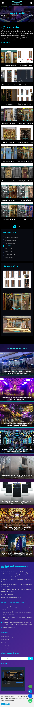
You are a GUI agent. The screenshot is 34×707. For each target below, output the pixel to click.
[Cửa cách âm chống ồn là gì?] (25, 113)
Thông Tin (4, 643)
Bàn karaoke (9, 249)
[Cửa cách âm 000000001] (9, 94)
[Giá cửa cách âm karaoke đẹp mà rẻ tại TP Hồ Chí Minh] (9, 132)
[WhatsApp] (30, 701)
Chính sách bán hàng (7, 636)
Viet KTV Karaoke (10, 254)
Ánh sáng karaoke (10, 240)
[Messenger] (30, 696)
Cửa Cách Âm (9, 246)
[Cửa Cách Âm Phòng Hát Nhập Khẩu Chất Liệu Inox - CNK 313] (9, 190)
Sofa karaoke (9, 257)
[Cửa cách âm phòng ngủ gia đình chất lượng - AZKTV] (25, 55)
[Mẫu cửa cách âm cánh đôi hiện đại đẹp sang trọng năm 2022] (25, 132)
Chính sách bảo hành (7, 640)
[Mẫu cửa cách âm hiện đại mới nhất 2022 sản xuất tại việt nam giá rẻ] (25, 151)
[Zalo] (30, 691)
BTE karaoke (9, 252)
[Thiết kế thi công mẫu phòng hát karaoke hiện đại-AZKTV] (17, 3)
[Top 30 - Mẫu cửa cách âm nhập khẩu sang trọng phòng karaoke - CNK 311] (9, 209)
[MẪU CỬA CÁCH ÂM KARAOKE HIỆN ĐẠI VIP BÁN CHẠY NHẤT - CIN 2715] (25, 171)
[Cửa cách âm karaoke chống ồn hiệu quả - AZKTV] (9, 75)
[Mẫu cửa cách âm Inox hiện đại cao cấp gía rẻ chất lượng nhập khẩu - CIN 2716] (9, 171)
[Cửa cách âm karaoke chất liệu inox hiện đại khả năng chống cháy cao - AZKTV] (9, 55)
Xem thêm (4, 42)
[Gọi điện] (30, 686)
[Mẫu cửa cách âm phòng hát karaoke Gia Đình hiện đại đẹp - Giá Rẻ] (9, 151)
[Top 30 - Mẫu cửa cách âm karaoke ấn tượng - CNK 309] (25, 209)
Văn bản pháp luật (6, 649)
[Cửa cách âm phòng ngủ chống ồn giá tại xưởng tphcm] (9, 113)
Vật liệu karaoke (10, 243)
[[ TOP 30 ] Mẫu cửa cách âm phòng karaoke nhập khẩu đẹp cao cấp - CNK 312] (25, 190)
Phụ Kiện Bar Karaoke (11, 237)
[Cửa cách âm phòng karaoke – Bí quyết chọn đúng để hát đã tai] (25, 75)
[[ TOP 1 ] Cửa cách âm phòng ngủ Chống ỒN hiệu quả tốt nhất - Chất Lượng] (25, 94)
